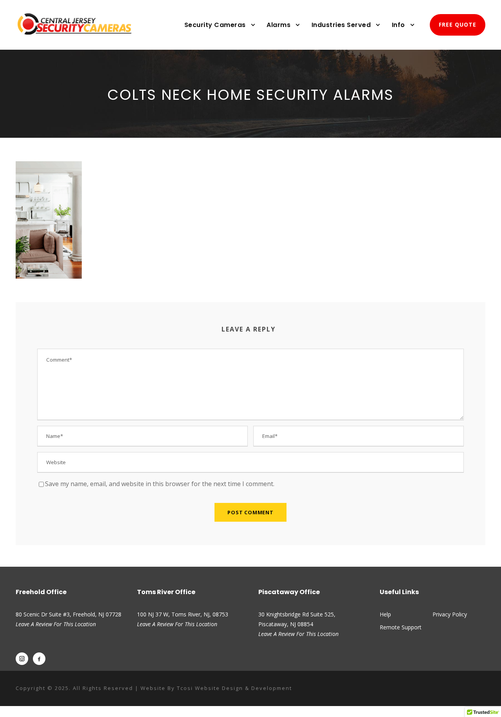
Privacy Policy (450, 614)
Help (385, 614)
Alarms (278, 24)
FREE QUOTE (457, 24)
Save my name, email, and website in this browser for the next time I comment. (159, 483)
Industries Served (341, 24)
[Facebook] (39, 658)
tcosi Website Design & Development (234, 688)
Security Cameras (215, 24)
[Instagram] (22, 658)
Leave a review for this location (177, 624)
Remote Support (401, 627)
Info (398, 24)
